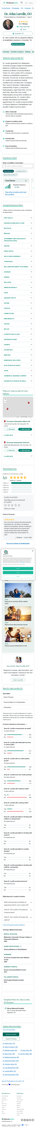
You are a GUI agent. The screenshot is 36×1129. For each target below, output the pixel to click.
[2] (8, 505)
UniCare (6, 246)
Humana (6, 277)
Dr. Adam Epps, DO (9, 1043)
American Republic (10, 287)
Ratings (27, 52)
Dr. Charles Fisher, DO (10, 1064)
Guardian (7, 272)
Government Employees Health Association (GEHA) (15, 240)
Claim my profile (18, 680)
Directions (11, 429)
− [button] (5, 401)
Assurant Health (10, 298)
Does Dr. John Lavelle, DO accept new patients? (16, 918)
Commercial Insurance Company (15, 376)
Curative (7, 308)
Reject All (18, 568)
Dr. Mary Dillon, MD (9, 1054)
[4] (15, 505)
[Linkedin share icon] (27, 1121)
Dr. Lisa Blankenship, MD (11, 1068)
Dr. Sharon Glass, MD (25, 1054)
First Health (8, 218)
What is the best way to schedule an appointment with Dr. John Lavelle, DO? (16, 903)
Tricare (6, 324)
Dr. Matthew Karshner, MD (11, 1057)
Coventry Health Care (12, 334)
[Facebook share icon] (22, 1121)
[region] (18, 564)
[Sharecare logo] (18, 1119)
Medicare (7, 355)
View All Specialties (9, 1030)
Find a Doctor (6, 8)
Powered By (5, 1084)
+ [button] (5, 399)
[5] (19, 505)
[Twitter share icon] (30, 1121)
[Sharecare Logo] (12, 2)
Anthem (6, 303)
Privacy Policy (22, 562)
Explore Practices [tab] (11, 1039)
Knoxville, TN (19, 33)
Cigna (6, 293)
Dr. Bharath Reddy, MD (10, 1050)
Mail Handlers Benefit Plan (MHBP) (16, 267)
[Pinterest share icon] (33, 1121)
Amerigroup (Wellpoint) (12, 360)
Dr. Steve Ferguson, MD (10, 1047)
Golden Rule (8, 350)
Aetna (6, 370)
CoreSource (8, 261)
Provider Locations (17, 52)
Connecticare (9, 313)
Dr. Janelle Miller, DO (9, 1071)
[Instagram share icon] (24, 1121)
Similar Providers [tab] (11, 1034)
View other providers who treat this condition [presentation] (15, 193)
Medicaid (7, 233)
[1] (5, 505)
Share (24, 29)
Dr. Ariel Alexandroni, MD (11, 1075)
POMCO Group (8, 251)
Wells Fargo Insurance (12, 256)
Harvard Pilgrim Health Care (14, 223)
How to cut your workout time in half (16, 646)
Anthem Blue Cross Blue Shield (15, 381)
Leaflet (17, 416)
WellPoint (7, 282)
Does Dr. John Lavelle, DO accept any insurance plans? (16, 911)
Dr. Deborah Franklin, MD (11, 1061)
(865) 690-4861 (26, 450)
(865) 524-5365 (26, 429)
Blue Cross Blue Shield (12, 365)
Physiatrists (15, 8)
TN (22, 8)
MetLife (6, 329)
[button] (26, 724)
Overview (6, 52)
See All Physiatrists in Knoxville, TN (13, 1081)
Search (21, 2)
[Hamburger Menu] (4, 2)
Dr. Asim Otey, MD (26, 1050)
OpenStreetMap (24, 416)
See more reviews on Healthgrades (18, 543)
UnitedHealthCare (10, 339)
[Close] (33, 551)
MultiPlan (7, 228)
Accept (18, 572)
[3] (12, 505)
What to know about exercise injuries (16, 625)
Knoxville (27, 8)
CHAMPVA (7, 344)
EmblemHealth (9, 319)
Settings (18, 576)
